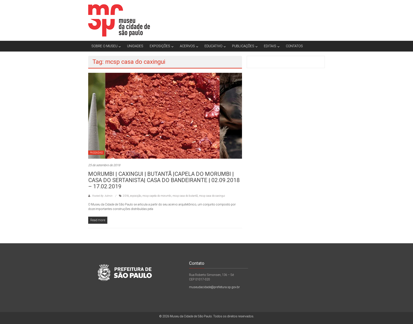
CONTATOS (294, 46)
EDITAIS (270, 46)
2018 (126, 195)
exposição (135, 195)
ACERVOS (187, 46)
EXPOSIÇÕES (160, 46)
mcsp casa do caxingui (212, 195)
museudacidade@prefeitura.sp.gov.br (214, 287)
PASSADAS (96, 152)
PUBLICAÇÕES (243, 46)
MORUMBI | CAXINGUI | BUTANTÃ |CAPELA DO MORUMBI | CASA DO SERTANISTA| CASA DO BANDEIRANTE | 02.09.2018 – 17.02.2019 (164, 180)
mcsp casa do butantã (185, 195)
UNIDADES (135, 46)
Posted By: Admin (102, 195)
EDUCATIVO (213, 46)
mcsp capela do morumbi (156, 195)
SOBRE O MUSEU (104, 46)
